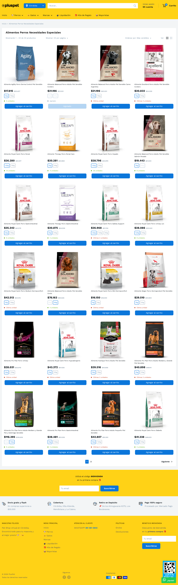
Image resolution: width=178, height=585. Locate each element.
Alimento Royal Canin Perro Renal (17, 154)
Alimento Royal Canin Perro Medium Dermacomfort (23, 291)
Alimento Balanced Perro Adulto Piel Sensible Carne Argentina (111, 85)
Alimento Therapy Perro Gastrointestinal (62, 224)
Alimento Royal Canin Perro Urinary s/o (149, 224)
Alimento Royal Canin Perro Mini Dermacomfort (109, 291)
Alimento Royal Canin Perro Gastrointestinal (20, 224)
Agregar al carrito (23, 106)
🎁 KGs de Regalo (83, 15)
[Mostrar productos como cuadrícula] (167, 38)
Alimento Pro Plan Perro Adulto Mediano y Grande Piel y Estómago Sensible (23, 431)
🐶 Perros (15, 15)
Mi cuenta (148, 7)
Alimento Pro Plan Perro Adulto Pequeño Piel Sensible (108, 431)
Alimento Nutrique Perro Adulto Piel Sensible (108, 361)
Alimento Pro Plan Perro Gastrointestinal (62, 430)
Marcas (46, 15)
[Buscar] (135, 5)
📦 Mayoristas (102, 15)
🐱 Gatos (31, 15)
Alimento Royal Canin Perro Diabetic (148, 430)
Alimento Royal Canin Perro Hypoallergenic (63, 361)
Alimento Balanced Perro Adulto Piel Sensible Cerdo (64, 292)
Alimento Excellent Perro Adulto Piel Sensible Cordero (151, 85)
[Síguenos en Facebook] (64, 577)
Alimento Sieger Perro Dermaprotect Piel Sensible (153, 291)
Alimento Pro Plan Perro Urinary (16, 361)
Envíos (119, 528)
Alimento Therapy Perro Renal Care (60, 154)
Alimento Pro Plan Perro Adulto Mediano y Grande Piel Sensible (153, 362)
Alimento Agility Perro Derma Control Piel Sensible (23, 84)
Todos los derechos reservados (14, 577)
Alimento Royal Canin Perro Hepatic (104, 154)
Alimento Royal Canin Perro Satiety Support (107, 224)
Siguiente (165, 462)
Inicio (4, 15)
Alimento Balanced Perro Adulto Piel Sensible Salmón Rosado (151, 155)
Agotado (67, 106)
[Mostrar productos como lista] (171, 38)
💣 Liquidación (63, 15)
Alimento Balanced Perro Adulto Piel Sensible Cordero (64, 85)
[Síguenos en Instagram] (69, 577)
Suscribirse (109, 488)
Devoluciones (122, 532)
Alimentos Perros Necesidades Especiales (26, 24)
